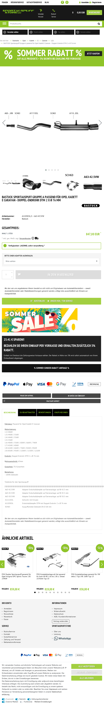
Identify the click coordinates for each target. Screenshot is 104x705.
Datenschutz (58, 614)
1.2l (52, 41)
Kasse (6, 619)
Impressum (58, 609)
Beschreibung (10, 413)
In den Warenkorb (61, 275)
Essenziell (10, 699)
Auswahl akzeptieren (86, 672)
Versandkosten (25, 238)
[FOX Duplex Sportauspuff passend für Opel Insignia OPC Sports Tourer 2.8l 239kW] (17, 559)
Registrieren (8, 611)
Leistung (57, 634)
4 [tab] (46, 592)
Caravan (44, 41)
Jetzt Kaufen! (93, 53)
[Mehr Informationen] (52, 655)
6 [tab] (54, 592)
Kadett (31, 41)
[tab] (10, 412)
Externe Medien (12, 702)
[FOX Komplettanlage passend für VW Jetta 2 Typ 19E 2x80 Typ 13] (87, 559)
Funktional (28, 702)
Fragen (5, 2)
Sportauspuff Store (18, 13)
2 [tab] (38, 592)
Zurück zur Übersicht (77, 396)
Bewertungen (45, 412)
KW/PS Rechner (61, 412)
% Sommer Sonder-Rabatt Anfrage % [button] (51, 368)
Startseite (14, 41)
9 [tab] (65, 592)
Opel (24, 41)
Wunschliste (8, 614)
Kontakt (7, 634)
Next (101, 564)
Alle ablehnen (87, 678)
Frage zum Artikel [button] (26, 396)
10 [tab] (69, 592)
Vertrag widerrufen (60, 621)
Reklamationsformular (12, 642)
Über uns (57, 631)
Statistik (22, 699)
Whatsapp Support (52, 401)
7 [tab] (57, 592)
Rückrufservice (17, 2)
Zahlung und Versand (12, 639)
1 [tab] (35, 592)
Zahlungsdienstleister (39, 699)
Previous (2, 564)
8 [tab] (61, 592)
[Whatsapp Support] (66, 2)
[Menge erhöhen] (12, 272)
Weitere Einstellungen (43, 702)
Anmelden (8, 609)
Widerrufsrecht (59, 611)
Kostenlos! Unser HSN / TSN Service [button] (53, 301)
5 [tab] (50, 592)
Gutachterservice (10, 637)
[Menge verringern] (12, 277)
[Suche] (99, 24)
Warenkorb (94, 12)
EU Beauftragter (27, 412)
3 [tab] (42, 592)
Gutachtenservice (34, 2)
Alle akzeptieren (87, 666)
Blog (47, 2)
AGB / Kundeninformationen (65, 617)
